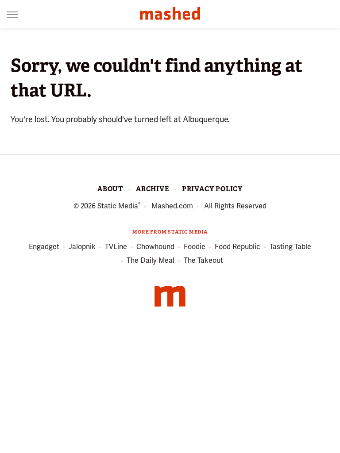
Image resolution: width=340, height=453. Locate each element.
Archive (152, 188)
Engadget (44, 246)
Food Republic (237, 246)
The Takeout (203, 260)
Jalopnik (82, 246)
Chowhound (155, 246)
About (110, 188)
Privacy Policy (212, 188)
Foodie (194, 246)
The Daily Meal (150, 260)
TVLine (116, 246)
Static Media (117, 206)
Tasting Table (290, 246)
